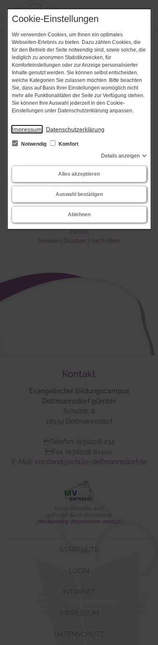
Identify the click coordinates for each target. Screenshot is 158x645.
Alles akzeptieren (79, 174)
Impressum (27, 129)
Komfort (67, 144)
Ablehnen (79, 215)
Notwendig (34, 144)
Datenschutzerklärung (75, 129)
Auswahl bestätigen (79, 194)
